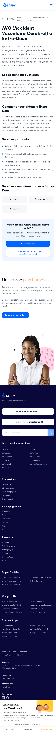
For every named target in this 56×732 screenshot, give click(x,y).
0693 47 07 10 (8, 679)
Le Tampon (6, 453)
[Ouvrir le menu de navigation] (51, 5)
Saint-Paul (34, 453)
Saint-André (7, 457)
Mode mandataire (37, 601)
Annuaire (5, 542)
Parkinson (6, 515)
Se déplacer (6, 484)
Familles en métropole (11, 629)
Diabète (5, 523)
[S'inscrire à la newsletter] (51, 432)
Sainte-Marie (35, 460)
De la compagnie (9, 492)
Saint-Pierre (35, 457)
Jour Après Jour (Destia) (12, 612)
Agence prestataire (9, 601)
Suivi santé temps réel (39, 629)
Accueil (5, 19)
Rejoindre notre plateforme (26, 422)
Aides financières (8, 546)
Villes (12, 19)
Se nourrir (6, 495)
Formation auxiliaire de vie (40, 577)
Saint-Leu (6, 468)
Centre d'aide (7, 557)
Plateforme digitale (37, 625)
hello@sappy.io (8, 687)
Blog (4, 561)
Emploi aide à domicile (11, 577)
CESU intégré (7, 625)
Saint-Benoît (7, 460)
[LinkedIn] (3, 697)
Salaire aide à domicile (11, 585)
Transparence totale (38, 633)
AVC (3, 530)
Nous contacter (28, 244)
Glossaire (6, 553)
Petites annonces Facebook (41, 605)
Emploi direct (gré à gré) (11, 605)
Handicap (6, 519)
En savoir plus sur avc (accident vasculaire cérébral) (28, 252)
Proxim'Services (36, 609)
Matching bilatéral (9, 633)
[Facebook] (7, 697)
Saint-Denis (6, 464)
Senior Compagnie (37, 612)
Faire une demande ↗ (15, 315)
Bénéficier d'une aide (26, 411)
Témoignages (7, 550)
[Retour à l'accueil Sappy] (9, 5)
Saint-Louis (34, 450)
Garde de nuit (7, 499)
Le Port (5, 450)
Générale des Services (11, 609)
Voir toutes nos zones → (39, 464)
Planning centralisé (9, 636)
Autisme (5, 526)
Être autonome (8, 488)
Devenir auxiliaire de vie (11, 581)
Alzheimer (6, 512)
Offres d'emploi (36, 581)
